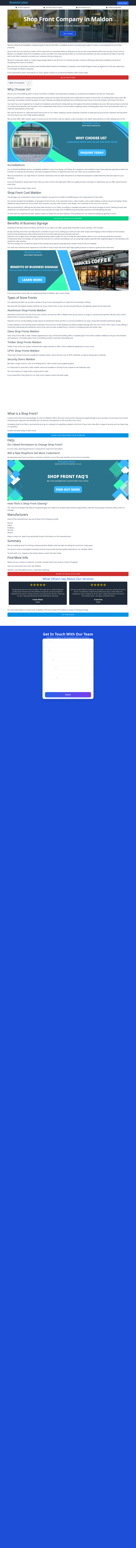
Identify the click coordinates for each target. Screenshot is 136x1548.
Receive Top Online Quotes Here (68, 574)
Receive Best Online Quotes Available (68, 218)
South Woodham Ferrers (23, 570)
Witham (10, 570)
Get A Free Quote (68, 615)
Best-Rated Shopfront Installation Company (58, 66)
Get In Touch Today (68, 77)
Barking (46, 570)
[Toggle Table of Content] (27, 83)
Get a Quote (68, 33)
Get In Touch (122, 3)
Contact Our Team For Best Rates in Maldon (68, 435)
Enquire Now (68, 621)
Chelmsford (38, 570)
